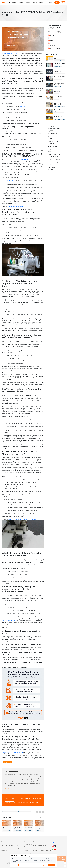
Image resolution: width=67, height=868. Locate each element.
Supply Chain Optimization (54, 166)
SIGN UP (63, 2)
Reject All (44, 865)
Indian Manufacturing (53, 156)
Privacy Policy (9, 860)
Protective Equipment (52, 153)
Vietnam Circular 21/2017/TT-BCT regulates (12, 87)
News (49, 148)
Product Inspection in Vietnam (15, 206)
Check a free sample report (32, 802)
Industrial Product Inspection (7, 845)
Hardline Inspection (52, 133)
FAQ (17, 853)
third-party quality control (8, 620)
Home (3, 7)
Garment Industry (52, 167)
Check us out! (8, 802)
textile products (23, 106)
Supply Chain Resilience (53, 161)
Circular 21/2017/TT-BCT (22, 160)
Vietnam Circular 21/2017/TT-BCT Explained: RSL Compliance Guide (21, 7)
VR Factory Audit (4, 850)
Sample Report (19, 848)
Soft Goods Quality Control (54, 157)
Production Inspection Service (54, 128)
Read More (8, 789)
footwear (18, 370)
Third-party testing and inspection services (12, 752)
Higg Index (50, 169)
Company (26, 841)
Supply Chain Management (54, 159)
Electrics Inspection (52, 135)
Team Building (27, 853)
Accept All (51, 865)
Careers (26, 846)
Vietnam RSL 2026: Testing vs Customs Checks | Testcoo (22, 519)
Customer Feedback (26, 850)
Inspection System (28, 844)
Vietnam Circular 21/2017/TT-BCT (10, 53)
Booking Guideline (18, 842)
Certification (50, 136)
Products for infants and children (14, 115)
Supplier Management (53, 149)
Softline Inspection (52, 131)
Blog (6, 7)
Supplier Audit (4, 848)
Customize (14, 865)
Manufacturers (51, 140)
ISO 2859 (50, 164)
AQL (49, 144)
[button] (14, 3)
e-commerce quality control (54, 154)
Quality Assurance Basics (53, 141)
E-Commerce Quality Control (54, 162)
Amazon (50, 151)
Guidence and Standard (53, 146)
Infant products (10, 180)
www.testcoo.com (9, 801)
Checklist (50, 138)
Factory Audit (51, 130)
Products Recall (51, 143)
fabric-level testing (9, 559)
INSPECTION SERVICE (5, 853)
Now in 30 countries (19, 802)
